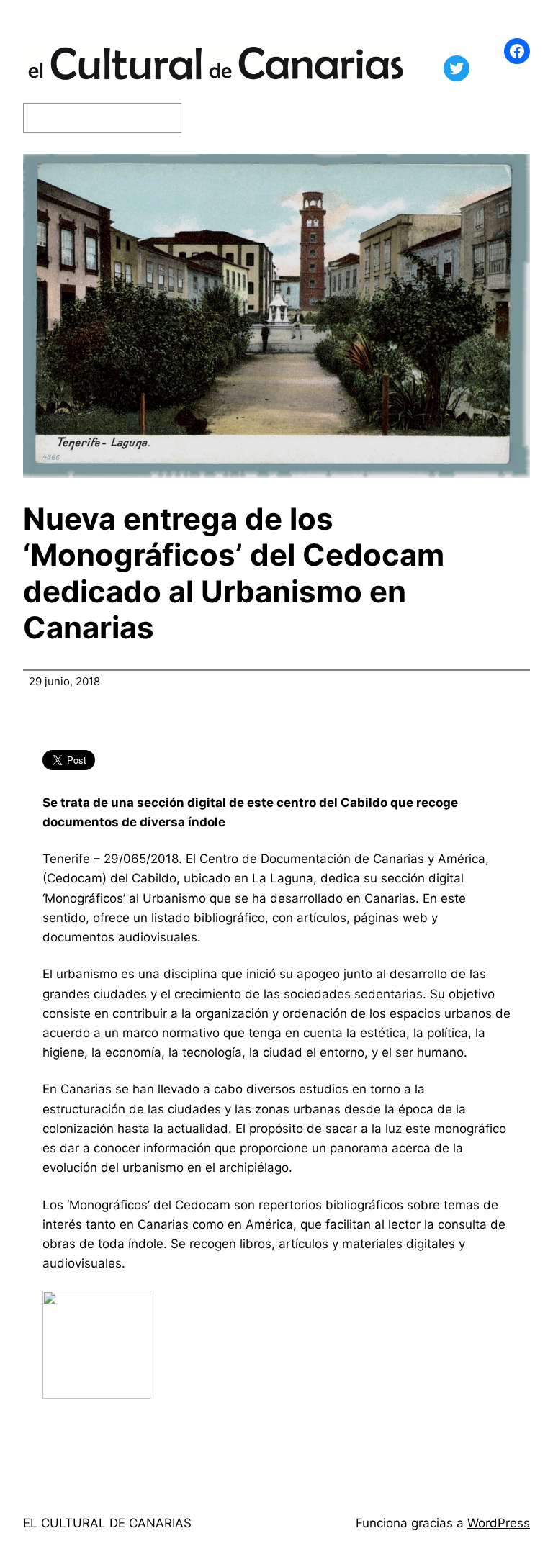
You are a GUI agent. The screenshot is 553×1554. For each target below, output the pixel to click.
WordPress (498, 1523)
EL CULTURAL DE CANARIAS (107, 1523)
